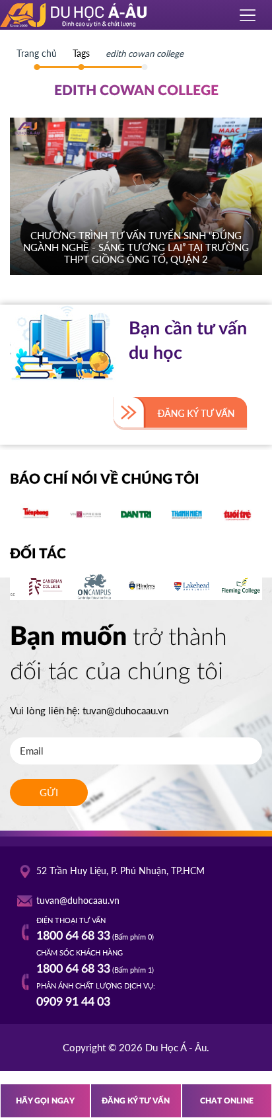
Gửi (49, 792)
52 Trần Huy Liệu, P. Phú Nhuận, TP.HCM (120, 871)
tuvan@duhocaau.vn (125, 710)
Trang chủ (37, 53)
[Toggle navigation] (248, 15)
